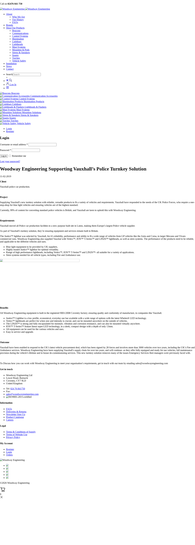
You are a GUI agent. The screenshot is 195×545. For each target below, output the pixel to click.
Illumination (18, 39)
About (9, 14)
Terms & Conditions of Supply (21, 431)
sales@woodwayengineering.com (22, 394)
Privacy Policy (13, 437)
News (9, 66)
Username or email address (14, 144)
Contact (10, 69)
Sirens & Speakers (21, 52)
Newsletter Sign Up (15, 414)
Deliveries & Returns (16, 411)
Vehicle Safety (19, 60)
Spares (15, 55)
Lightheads (17, 44)
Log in (4, 156)
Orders (9, 455)
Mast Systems (18, 47)
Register (10, 131)
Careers (9, 420)
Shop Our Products (15, 28)
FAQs (15, 22)
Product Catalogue (15, 417)
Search (9, 74)
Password (5, 150)
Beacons (16, 30)
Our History (18, 19)
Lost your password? (10, 161)
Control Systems (20, 36)
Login (9, 128)
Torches (16, 58)
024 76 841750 (17, 388)
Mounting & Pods (20, 49)
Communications (20, 33)
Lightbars (16, 41)
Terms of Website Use (16, 434)
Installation (11, 63)
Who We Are (18, 17)
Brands (9, 25)
